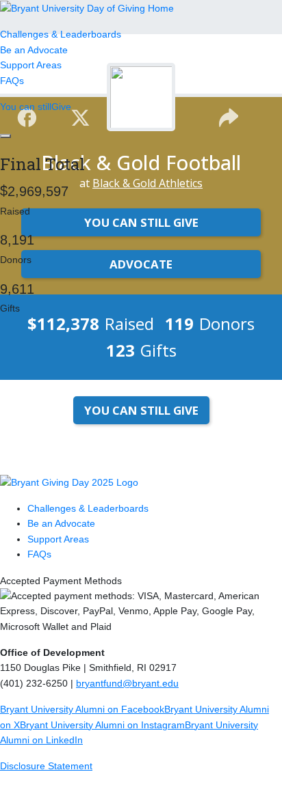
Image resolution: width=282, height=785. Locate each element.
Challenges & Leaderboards (60, 34)
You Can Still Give (141, 410)
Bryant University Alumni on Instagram (102, 724)
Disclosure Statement (46, 765)
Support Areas (31, 64)
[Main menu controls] (5, 136)
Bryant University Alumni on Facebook (82, 709)
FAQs (12, 80)
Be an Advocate (34, 49)
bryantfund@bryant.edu (127, 683)
